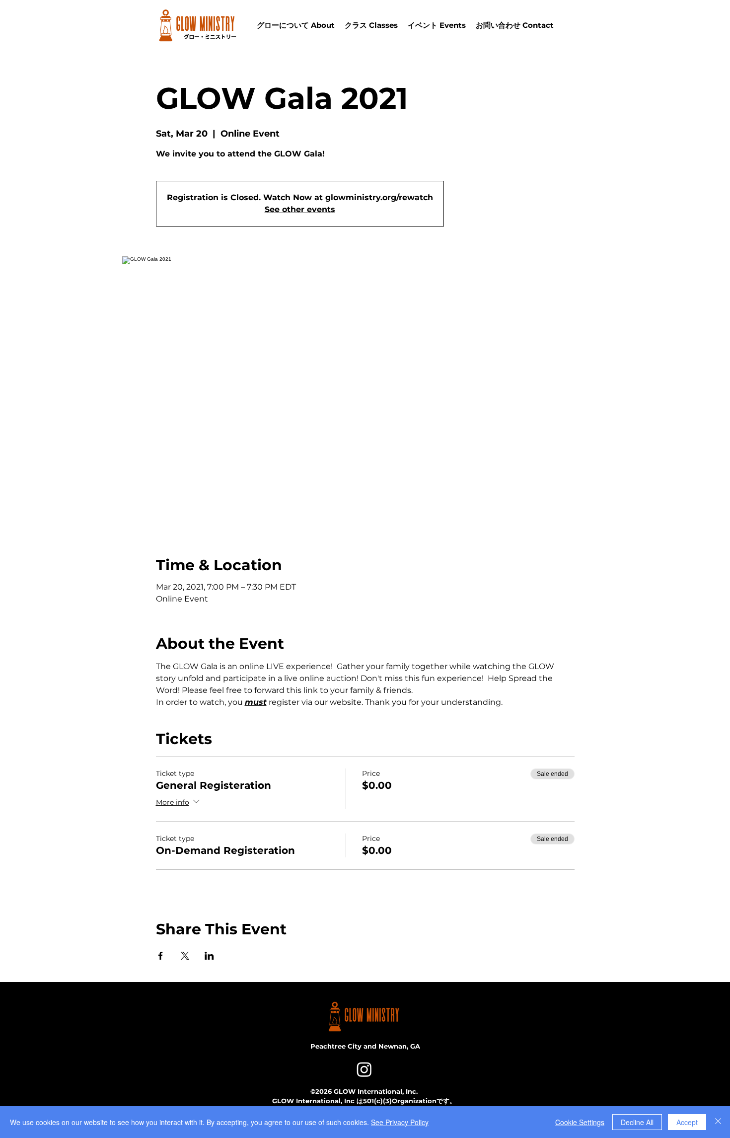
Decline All (637, 1122)
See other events (300, 209)
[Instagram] (364, 1069)
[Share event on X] (185, 956)
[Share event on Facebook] (160, 956)
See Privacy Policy (400, 1122)
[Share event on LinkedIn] (209, 956)
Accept (687, 1122)
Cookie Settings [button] (579, 1122)
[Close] (718, 1122)
